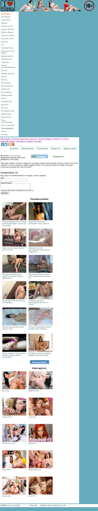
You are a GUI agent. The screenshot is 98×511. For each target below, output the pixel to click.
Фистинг (4, 134)
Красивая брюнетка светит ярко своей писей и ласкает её (39, 276)
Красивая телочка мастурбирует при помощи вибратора (39, 250)
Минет (3, 98)
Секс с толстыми (7, 125)
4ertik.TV (32, 496)
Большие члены (7, 38)
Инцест (4, 77)
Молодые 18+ (6, 101)
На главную (5, 17)
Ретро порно (6, 114)
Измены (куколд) (7, 73)
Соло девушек (7, 128)
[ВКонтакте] (2, 144)
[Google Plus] (12, 144)
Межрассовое (6, 95)
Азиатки (4, 23)
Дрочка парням (7, 56)
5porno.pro (6, 496)
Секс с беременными (6, 121)
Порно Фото (6, 20)
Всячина (4, 42)
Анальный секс (7, 26)
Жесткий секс (6, 59)
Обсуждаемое (27, 149)
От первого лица (7, 111)
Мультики (4, 105)
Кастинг (4, 80)
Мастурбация (6, 92)
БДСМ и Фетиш (7, 32)
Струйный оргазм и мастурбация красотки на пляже (39, 302)
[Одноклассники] (9, 144)
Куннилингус (6, 83)
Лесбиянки (5, 89)
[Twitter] (6, 144)
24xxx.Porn (6, 470)
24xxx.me (32, 417)
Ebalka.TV (32, 443)
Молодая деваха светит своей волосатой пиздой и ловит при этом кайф (14, 223)
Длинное (14, 149)
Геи (2, 45)
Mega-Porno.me (35, 470)
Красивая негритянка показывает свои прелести (39, 222)
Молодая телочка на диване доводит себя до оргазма (40, 354)
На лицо (4, 108)
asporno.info (11, 505)
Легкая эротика (7, 86)
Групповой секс (7, 48)
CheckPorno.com (8, 443)
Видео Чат (55, 149)
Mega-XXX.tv (7, 417)
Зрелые (4, 70)
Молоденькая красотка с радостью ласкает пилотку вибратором (12, 276)
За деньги (5, 62)
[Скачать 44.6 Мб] (39, 158)
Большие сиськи (7, 35)
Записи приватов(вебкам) (8, 66)
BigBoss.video (70, 149)
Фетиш (3, 131)
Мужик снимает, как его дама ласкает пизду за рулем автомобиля (13, 355)
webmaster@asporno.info (56, 505)
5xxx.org (5, 391)
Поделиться (58, 156)
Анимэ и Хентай (7, 29)
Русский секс (6, 117)
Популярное (42, 149)
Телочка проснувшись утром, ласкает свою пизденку (40, 328)
